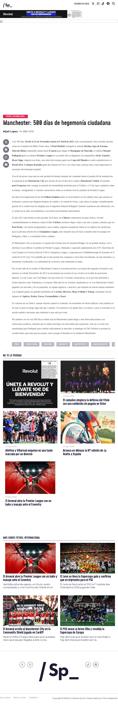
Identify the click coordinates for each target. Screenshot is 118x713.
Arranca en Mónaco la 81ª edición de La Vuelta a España (84, 452)
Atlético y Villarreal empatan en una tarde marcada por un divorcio (29, 452)
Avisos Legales (5, 697)
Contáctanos (33, 697)
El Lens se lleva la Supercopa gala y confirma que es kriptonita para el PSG (85, 578)
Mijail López (10, 131)
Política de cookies (19, 697)
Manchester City (80, 344)
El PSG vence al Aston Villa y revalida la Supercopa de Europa (82, 631)
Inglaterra (48, 344)
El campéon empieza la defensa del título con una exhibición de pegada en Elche (86, 402)
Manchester (63, 344)
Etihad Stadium (31, 344)
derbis (16, 344)
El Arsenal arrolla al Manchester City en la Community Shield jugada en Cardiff (26, 631)
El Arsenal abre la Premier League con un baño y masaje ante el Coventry (28, 502)
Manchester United (100, 344)
